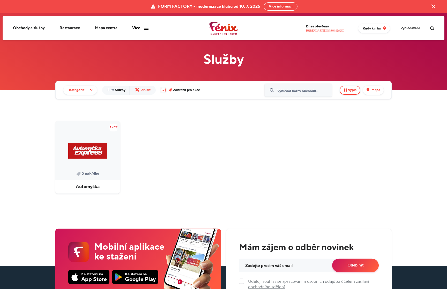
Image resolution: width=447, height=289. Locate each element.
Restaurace (69, 28)
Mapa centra (106, 28)
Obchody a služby (29, 28)
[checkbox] (180, 90)
